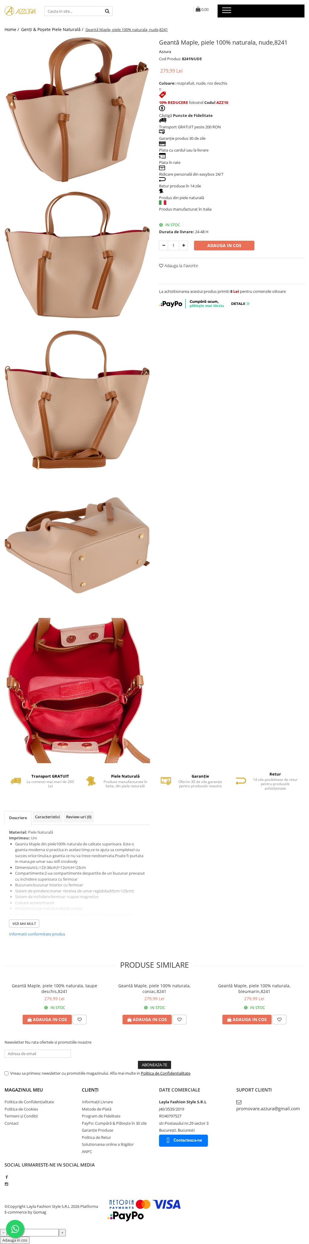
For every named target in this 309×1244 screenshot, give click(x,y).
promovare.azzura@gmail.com (268, 1108)
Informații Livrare (97, 1102)
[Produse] (227, 12)
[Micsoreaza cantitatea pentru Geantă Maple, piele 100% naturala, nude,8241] (163, 245)
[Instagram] (6, 1184)
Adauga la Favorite (180, 265)
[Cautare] (107, 11)
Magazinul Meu (24, 1090)
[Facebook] (6, 1177)
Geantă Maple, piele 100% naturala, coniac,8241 (154, 988)
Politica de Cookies (21, 1109)
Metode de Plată (96, 1109)
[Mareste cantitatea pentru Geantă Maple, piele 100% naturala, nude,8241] (183, 245)
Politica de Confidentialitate (165, 1073)
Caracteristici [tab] (47, 816)
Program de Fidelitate (101, 1116)
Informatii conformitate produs (37, 934)
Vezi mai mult (24, 923)
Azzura (165, 51)
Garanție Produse (97, 1130)
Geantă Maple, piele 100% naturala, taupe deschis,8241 (54, 988)
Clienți (90, 1090)
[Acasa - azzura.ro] (20, 11)
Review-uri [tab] (78, 816)
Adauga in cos (224, 245)
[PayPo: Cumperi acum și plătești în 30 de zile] (205, 307)
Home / (12, 29)
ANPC (87, 1151)
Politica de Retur (96, 1137)
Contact (12, 1123)
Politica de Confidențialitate (29, 1102)
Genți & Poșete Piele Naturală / (52, 29)
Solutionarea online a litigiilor (108, 1144)
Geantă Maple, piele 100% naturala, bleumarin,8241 (254, 988)
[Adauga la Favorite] (80, 1019)
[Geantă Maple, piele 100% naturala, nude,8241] (77, 109)
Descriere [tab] (18, 817)
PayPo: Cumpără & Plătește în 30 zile (114, 1123)
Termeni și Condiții (21, 1116)
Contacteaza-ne (188, 1140)
